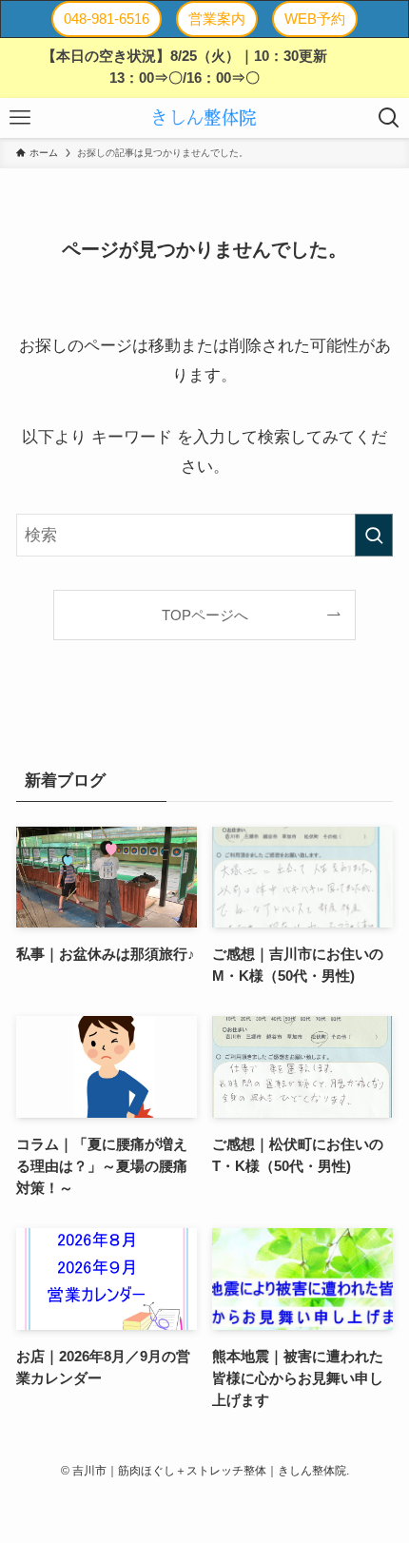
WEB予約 (314, 18)
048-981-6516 (106, 18)
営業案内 (216, 18)
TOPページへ (205, 615)
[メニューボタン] (20, 118)
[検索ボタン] (389, 118)
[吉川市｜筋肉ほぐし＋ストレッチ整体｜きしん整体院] (204, 118)
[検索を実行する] (374, 535)
